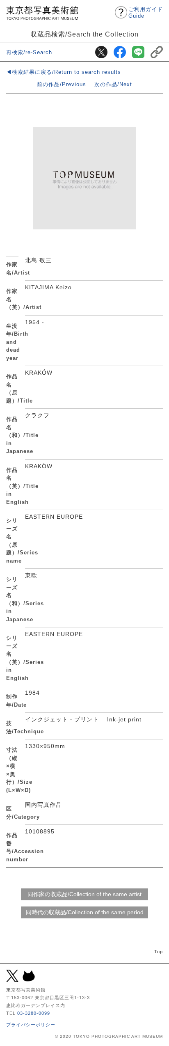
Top (158, 951)
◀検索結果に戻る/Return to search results (63, 72)
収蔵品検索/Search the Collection (84, 34)
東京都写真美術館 (42, 13)
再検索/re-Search (29, 52)
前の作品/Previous (61, 84)
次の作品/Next (113, 84)
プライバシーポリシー (30, 1024)
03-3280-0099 (33, 1013)
